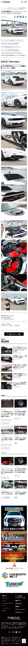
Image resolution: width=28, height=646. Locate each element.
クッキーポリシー (8, 639)
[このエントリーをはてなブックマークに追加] (23, 17)
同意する (24, 641)
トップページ (4, 8)
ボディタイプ (15, 8)
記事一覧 (9, 8)
